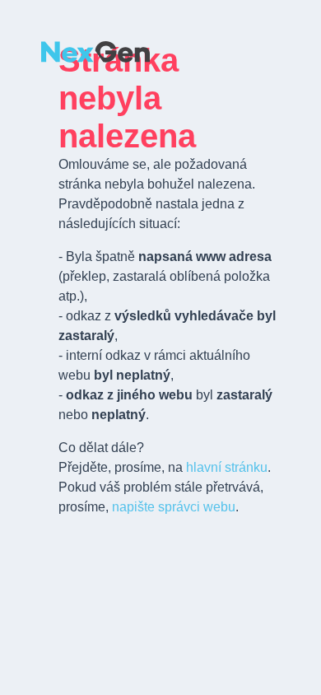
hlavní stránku (227, 467)
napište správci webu (173, 507)
